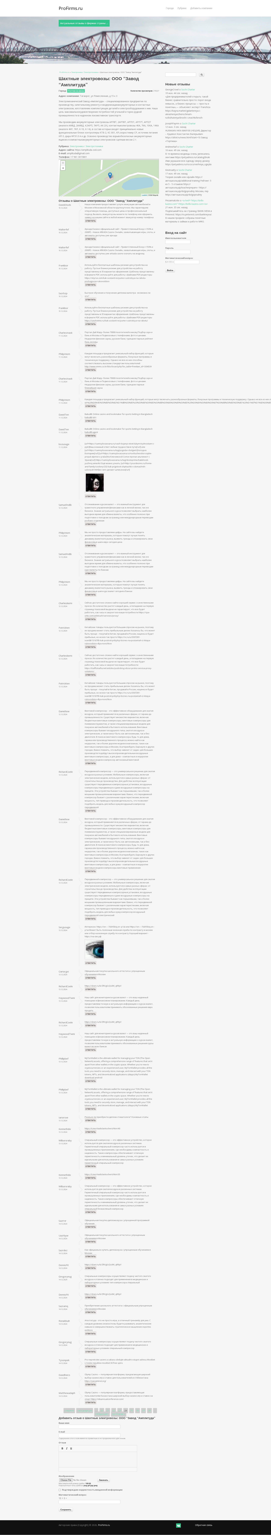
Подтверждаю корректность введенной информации (92, 1489)
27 (143, 1410)
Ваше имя (64, 1423)
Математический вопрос (72, 1494)
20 (102, 1410)
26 (137, 1410)
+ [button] (63, 163)
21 (107, 1410)
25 (131, 1410)
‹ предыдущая (84, 1410)
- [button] (63, 168)
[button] (62, 1448)
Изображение (66, 1476)
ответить (90, 220)
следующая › (102, 1414)
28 (149, 1410)
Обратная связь (203, 1525)
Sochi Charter (188, 89)
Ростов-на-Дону (76, 90)
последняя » (118, 1414)
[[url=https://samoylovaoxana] (96, 492)
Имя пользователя (175, 238)
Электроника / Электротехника (84, 72)
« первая (69, 1410)
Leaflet (144, 195)
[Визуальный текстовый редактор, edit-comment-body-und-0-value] (98, 1459)
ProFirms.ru (71, 8)
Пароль (169, 248)
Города (170, 8)
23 (119, 1410)
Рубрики (182, 8)
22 (113, 1410)
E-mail (62, 1431)
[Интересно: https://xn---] (96, 959)
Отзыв (62, 1442)
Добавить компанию (201, 8)
